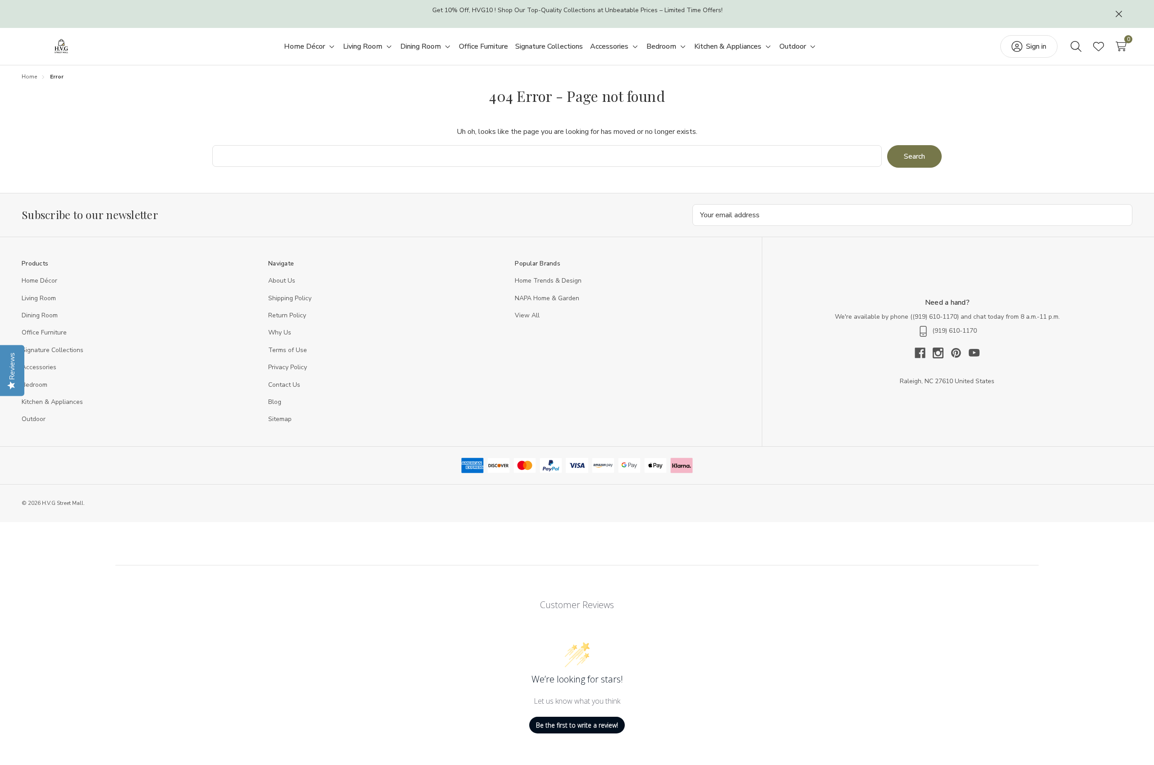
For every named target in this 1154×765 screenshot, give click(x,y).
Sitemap (280, 419)
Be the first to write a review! (577, 725)
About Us (281, 280)
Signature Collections (52, 350)
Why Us (279, 332)
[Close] (1119, 14)
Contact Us (284, 384)
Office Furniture (44, 332)
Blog (274, 402)
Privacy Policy (287, 367)
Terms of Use (287, 350)
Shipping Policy (289, 298)
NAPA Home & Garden (547, 298)
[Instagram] (942, 353)
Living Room (39, 298)
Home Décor (39, 280)
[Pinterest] (960, 353)
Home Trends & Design (548, 280)
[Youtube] (974, 353)
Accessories (39, 367)
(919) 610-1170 (934, 316)
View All (527, 315)
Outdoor (34, 419)
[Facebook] (924, 353)
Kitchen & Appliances (52, 402)
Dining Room (40, 315)
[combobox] (547, 156)
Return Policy (287, 315)
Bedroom (34, 384)
